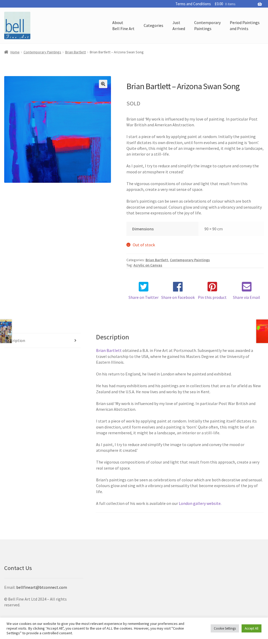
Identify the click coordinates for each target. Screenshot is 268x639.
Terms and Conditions (193, 3)
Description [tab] (14, 340)
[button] (103, 84)
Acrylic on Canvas (147, 265)
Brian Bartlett (75, 52)
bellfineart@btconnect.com (41, 587)
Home (15, 52)
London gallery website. (200, 503)
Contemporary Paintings (42, 52)
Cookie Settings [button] (225, 628)
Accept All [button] (251, 628)
